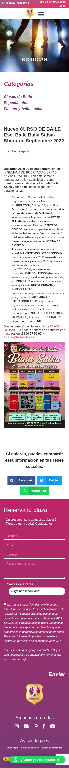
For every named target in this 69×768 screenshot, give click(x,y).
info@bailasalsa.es (21, 337)
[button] (41, 14)
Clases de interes (20, 584)
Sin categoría (20, 151)
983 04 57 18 (47, 1)
